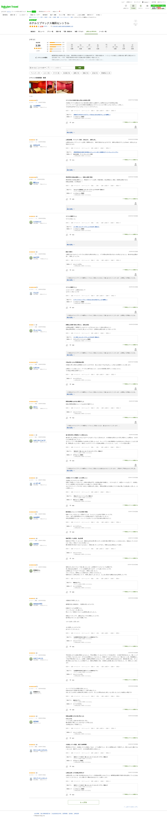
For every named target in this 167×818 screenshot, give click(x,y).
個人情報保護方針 (45, 813)
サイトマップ (137, 2)
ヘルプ (122, 2)
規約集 (71, 813)
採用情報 (65, 813)
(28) (68, 31)
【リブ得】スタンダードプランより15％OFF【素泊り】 (86, 226)
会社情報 (36, 813)
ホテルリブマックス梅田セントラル (49, 23)
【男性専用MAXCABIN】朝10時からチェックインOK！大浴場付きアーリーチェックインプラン (95, 152)
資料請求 (76, 813)
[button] (37, 87)
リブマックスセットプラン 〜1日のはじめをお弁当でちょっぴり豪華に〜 (90, 299)
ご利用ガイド (129, 2)
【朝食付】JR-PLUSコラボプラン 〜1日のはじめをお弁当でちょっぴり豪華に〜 (92, 114)
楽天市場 (154, 2)
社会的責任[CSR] (56, 813)
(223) (91, 31)
